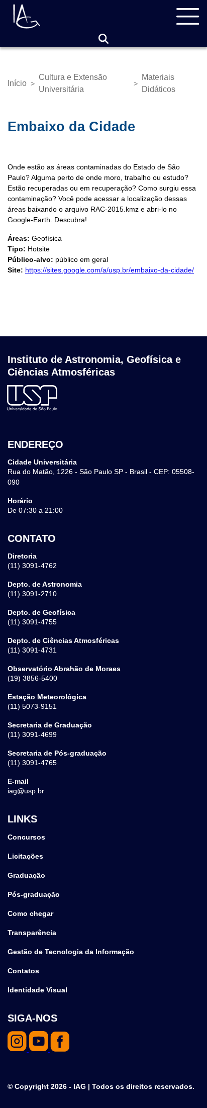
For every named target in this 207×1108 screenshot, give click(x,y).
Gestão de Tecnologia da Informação (71, 952)
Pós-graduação (34, 894)
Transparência (32, 933)
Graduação (26, 875)
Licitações (25, 856)
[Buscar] (103, 39)
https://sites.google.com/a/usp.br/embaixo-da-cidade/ (109, 270)
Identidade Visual (37, 990)
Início (17, 83)
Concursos (26, 837)
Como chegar (30, 913)
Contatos (23, 971)
